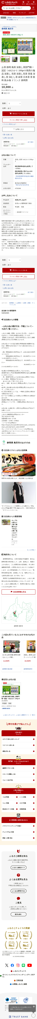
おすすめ (31, 12)
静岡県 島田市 (6, 708)
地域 (14, 12)
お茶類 (18, 303)
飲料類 (11, 303)
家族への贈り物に (8, 838)
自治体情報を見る (19, 592)
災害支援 (19, 980)
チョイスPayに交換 (8, 832)
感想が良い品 (6, 751)
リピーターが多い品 (8, 745)
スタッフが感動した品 (9, 774)
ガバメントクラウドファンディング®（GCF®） (18, 976)
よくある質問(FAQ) (18, 891)
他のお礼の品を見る (22, 185)
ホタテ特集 (23, 803)
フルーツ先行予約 (8, 780)
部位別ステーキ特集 (8, 809)
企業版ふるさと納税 (19, 984)
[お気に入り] (33, 1015)
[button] (33, 8)
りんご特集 (6, 803)
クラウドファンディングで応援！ (12, 826)
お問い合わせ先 (8, 138)
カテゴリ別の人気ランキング (11, 739)
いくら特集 (23, 797)
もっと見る (30, 550)
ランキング (22, 12)
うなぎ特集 (6, 797)
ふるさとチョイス (19, 971)
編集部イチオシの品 (8, 768)
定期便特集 (23, 809)
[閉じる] (34, 1007)
